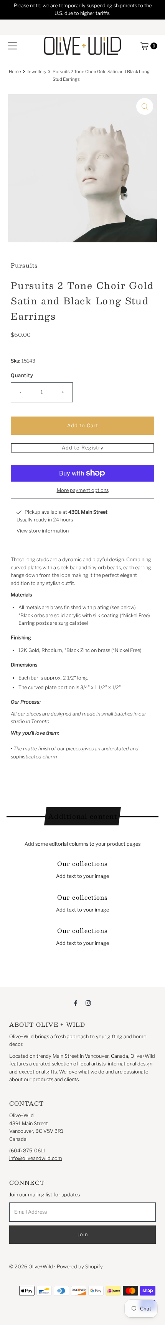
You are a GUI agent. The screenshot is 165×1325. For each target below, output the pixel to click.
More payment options (83, 490)
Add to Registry (83, 448)
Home (15, 71)
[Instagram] (88, 1002)
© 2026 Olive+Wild (31, 1266)
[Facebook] (75, 1002)
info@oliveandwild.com (35, 1158)
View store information (42, 531)
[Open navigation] (12, 46)
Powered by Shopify (80, 1266)
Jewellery (36, 71)
